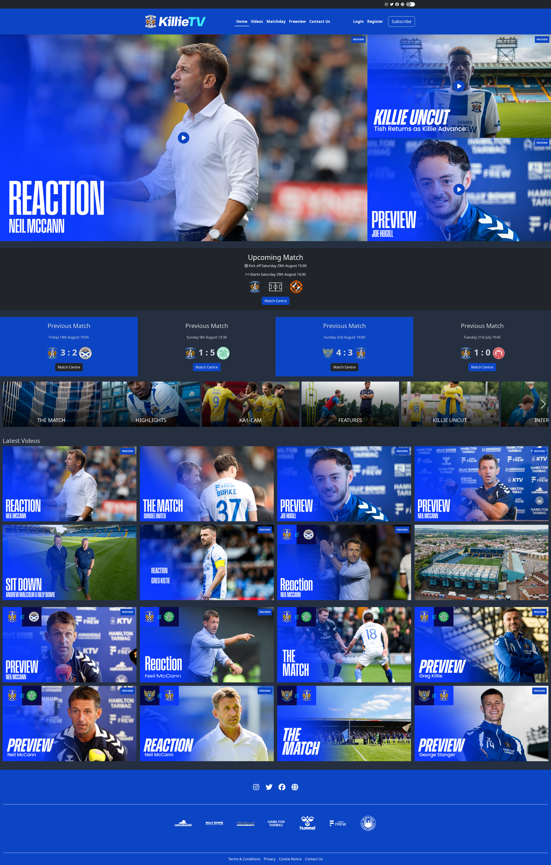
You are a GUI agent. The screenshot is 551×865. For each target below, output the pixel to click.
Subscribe (401, 21)
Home (241, 21)
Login (358, 21)
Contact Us (319, 21)
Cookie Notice (290, 859)
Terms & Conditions (244, 859)
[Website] (402, 4)
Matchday (276, 21)
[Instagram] (386, 4)
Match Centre (276, 300)
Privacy (270, 859)
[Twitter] (392, 4)
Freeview (297, 21)
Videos (257, 21)
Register (375, 21)
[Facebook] (397, 4)
